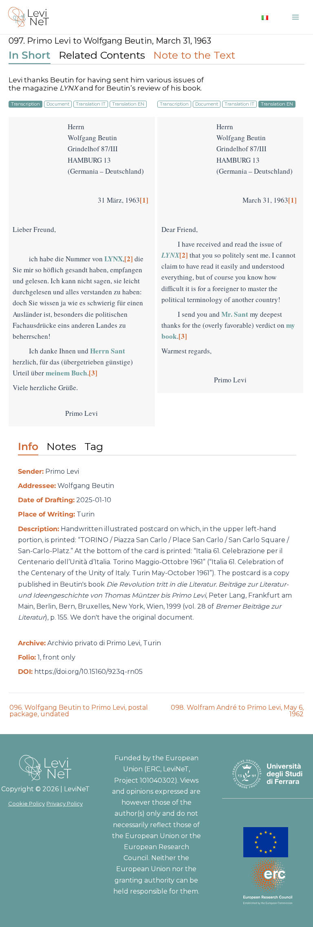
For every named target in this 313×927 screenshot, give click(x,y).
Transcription (25, 104)
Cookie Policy (26, 803)
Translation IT (91, 104)
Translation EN (128, 104)
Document (57, 104)
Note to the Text (194, 55)
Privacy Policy (64, 803)
